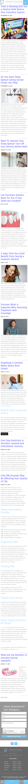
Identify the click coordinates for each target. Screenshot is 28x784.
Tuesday (6, 763)
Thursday (6, 767)
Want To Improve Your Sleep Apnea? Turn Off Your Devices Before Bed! (14, 143)
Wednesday (7, 765)
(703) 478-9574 (13, 753)
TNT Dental (21, 777)
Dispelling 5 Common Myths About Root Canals (12, 365)
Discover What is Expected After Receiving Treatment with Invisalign (14, 309)
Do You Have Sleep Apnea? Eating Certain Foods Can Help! (12, 79)
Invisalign (3, 338)
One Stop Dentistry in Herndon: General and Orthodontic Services (12, 443)
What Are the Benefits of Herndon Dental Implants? (14, 657)
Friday (5, 769)
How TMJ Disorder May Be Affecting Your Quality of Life (14, 478)
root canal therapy (6, 406)
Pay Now (11, 781)
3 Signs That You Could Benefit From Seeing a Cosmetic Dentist (12, 256)
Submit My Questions (14, 736)
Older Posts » (4, 697)
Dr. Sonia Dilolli (5, 627)
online (17, 649)
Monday (6, 761)
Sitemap (21, 776)
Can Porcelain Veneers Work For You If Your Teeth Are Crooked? (12, 198)
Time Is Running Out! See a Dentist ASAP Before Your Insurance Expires (14, 9)
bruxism (20, 578)
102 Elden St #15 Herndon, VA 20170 (13, 755)
